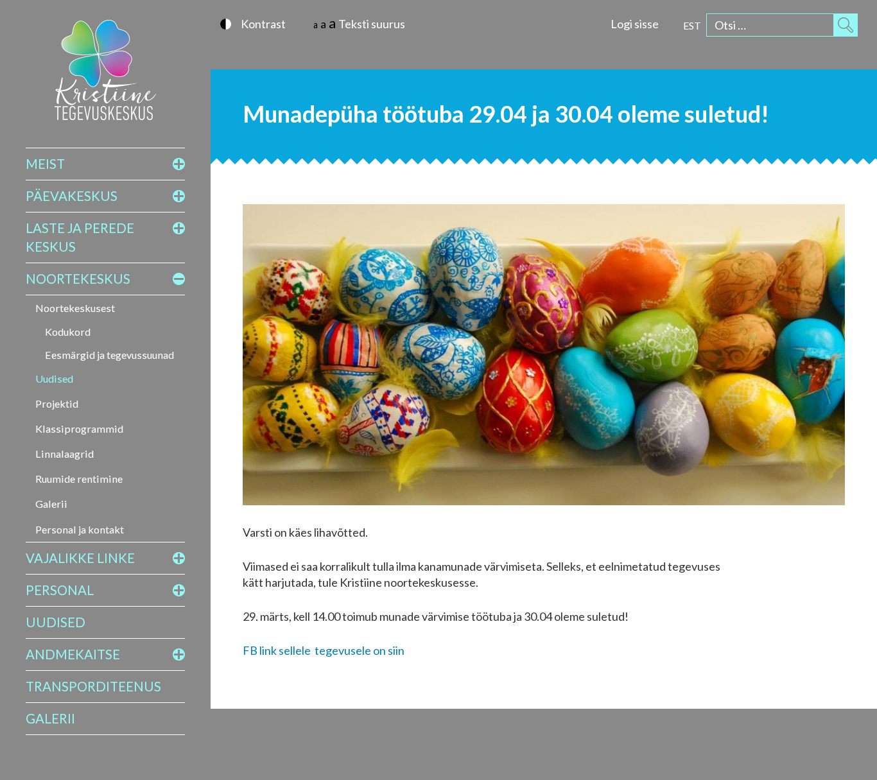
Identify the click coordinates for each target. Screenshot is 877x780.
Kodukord (68, 331)
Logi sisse (635, 24)
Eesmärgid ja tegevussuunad (109, 355)
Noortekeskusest (75, 308)
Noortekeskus (78, 278)
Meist (45, 163)
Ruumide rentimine (79, 478)
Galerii (51, 504)
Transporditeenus (93, 686)
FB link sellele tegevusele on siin (323, 650)
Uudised (54, 378)
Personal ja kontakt (79, 529)
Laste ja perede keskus (80, 237)
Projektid (56, 403)
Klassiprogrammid (79, 428)
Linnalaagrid (64, 453)
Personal (60, 590)
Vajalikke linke (80, 558)
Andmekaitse (73, 654)
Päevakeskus (71, 196)
